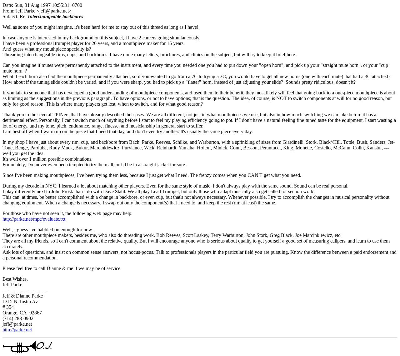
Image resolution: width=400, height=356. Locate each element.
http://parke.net (17, 329)
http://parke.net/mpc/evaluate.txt (33, 219)
